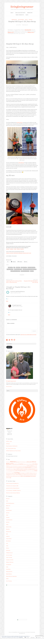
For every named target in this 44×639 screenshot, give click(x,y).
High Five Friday (8, 526)
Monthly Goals (8, 531)
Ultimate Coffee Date (9, 562)
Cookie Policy (21, 637)
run (7, 473)
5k (14, 267)
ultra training (18, 474)
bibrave (18, 267)
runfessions (9, 473)
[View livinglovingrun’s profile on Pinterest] (15, 340)
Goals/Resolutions (9, 519)
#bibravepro (18, 461)
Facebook (7, 248)
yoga (10, 477)
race (28, 470)
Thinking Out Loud (9, 552)
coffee (33, 464)
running (16, 473)
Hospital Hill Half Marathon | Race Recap (31, 281)
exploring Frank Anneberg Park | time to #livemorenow (14, 281)
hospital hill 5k (18, 269)
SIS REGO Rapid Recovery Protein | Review (13, 450)
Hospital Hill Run (20, 122)
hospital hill (10, 269)
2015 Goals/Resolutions (10, 503)
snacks (27, 473)
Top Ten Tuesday (9, 555)
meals (36, 469)
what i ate (19, 476)
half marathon (31, 267)
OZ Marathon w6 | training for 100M (12, 485)
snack (25, 473)
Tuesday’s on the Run (9, 252)
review (35, 470)
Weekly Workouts (20, 14)
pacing (9, 470)
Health (7, 467)
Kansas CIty (33, 467)
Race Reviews (21, 19)
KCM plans (8, 443)
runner (12, 473)
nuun (7, 470)
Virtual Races (8, 569)
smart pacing (22, 473)
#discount (7, 498)
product (16, 470)
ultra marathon (13, 474)
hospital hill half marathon (29, 269)
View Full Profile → (9, 386)
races (26, 19)
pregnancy (8, 536)
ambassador (29, 461)
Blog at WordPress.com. (14, 632)
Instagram (11, 248)
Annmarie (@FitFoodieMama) (17, 291)
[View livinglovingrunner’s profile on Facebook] (7, 340)
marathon (21, 469)
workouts (7, 477)
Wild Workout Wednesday (18, 252)
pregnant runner (12, 470)
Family (7, 515)
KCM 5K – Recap (9, 441)
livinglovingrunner (22, 6)
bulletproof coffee (26, 464)
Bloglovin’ (22, 248)
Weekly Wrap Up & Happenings (11, 576)
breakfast (21, 464)
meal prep (33, 469)
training (7, 474)
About (12, 12)
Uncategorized (8, 564)
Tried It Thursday (9, 557)
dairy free (7, 512)
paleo (7, 533)
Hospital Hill (28, 29)
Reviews (30, 19)
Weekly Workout (10, 476)
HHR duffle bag (21, 162)
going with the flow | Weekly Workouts (12, 488)
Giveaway (7, 517)
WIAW (31, 476)
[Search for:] (22, 390)
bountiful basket (16, 464)
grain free (7, 522)
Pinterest (18, 248)
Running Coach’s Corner (27, 252)
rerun (32, 271)
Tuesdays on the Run (9, 559)
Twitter (15, 248)
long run (15, 469)
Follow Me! (9, 347)
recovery (32, 470)
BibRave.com (31, 32)
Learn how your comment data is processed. (28, 334)
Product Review (22, 470)
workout (34, 476)
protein (27, 470)
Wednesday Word (9, 571)
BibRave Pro (29, 12)
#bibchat (10, 267)
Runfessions (8, 550)
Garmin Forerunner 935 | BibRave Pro (12, 483)
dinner (36, 464)
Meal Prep (7, 529)
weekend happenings (30, 474)
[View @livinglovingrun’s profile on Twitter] (10, 340)
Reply (7, 301)
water (22, 474)
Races (27, 14)
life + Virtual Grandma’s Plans (11, 448)
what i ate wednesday (25, 476)
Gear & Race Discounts (20, 12)
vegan (7, 566)
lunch (18, 469)
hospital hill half (14, 467)
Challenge (30, 464)
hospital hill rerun (15, 271)
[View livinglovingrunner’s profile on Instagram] (12, 340)
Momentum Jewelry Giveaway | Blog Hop (13, 492)
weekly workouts (15, 476)
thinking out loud (32, 473)
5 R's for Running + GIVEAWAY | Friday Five (13, 490)
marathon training (27, 469)
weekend (24, 474)
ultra (10, 474)
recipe (7, 545)
